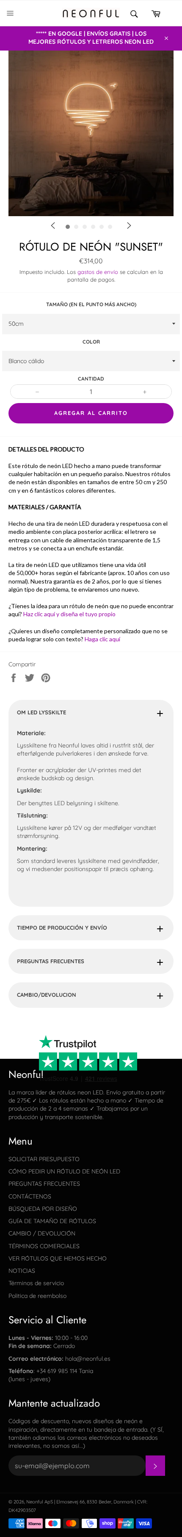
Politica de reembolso (37, 1296)
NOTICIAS (21, 1271)
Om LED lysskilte (41, 712)
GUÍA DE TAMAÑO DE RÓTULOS (52, 1221)
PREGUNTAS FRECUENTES (50, 961)
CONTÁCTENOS (29, 1196)
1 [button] (93, 241)
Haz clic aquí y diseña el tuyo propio (69, 614)
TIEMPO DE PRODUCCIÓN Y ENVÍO (62, 927)
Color (91, 341)
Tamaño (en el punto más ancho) (91, 304)
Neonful (34, 1502)
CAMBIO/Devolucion (46, 994)
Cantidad (91, 378)
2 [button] (106, 241)
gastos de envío (97, 271)
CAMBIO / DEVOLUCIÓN (41, 1233)
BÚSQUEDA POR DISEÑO (42, 1209)
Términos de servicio (36, 1283)
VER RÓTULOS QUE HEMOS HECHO (57, 1258)
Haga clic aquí (102, 639)
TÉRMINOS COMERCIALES (44, 1246)
